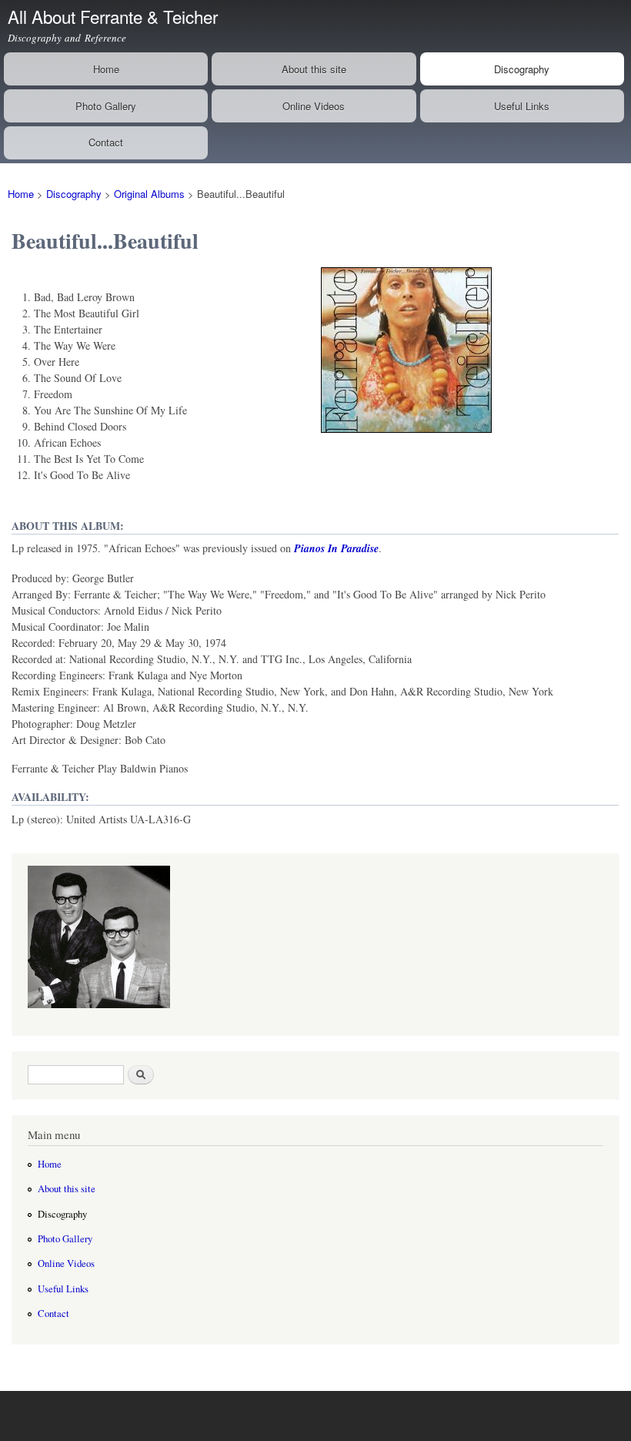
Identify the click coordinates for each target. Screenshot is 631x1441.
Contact (105, 142)
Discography (521, 69)
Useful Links (521, 106)
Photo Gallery (105, 106)
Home (106, 69)
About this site (314, 69)
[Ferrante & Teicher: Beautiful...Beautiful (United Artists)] (406, 439)
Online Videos (313, 106)
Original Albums (149, 193)
